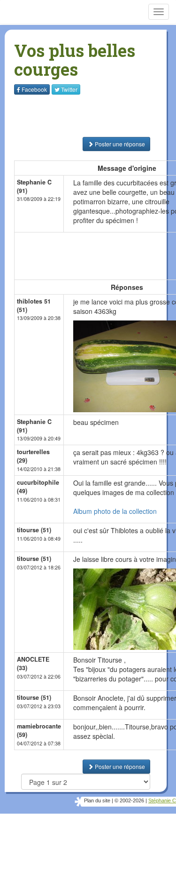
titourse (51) (34, 530)
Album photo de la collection (115, 511)
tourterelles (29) (33, 456)
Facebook (34, 89)
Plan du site (97, 800)
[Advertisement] (72, 116)
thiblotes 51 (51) (34, 305)
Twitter (69, 89)
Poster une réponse (119, 144)
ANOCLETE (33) (33, 663)
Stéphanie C (162, 800)
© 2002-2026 (129, 800)
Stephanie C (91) (34, 186)
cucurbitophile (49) (38, 486)
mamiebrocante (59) (39, 730)
